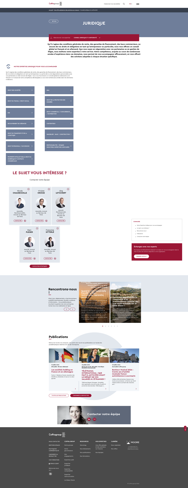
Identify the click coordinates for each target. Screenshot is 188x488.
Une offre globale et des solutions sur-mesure (66, 10)
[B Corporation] (61, 4)
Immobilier (136, 293)
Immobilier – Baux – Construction (58, 134)
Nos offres (114, 448)
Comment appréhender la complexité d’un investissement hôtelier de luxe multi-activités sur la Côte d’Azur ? (125, 301)
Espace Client (54, 463)
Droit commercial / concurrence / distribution (58, 112)
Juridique (94, 287)
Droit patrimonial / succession (18, 146)
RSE (9, 112)
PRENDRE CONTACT (141, 256)
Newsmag (83, 445)
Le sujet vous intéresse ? (143, 228)
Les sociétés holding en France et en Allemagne (62, 371)
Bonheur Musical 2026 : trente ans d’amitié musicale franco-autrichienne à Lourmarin (123, 373)
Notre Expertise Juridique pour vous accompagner (149, 225)
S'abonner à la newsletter (112, 4)
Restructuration (102, 287)
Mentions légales (54, 445)
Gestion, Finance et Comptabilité (97, 285)
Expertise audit (69, 459)
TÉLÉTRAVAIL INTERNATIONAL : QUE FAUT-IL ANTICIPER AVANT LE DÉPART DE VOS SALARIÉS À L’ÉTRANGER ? (93, 375)
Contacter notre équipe (39, 266)
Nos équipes (99, 452)
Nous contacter (54, 441)
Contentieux (51, 123)
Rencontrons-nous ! (142, 230)
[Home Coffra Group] (54, 4)
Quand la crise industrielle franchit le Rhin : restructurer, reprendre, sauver (93, 294)
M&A (48, 90)
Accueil (51, 10)
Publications (140, 233)
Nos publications (85, 452)
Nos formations (85, 456)
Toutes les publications (59, 395)
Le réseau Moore (69, 480)
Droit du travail (103, 283)
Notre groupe (68, 445)
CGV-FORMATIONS (54, 460)
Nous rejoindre (115, 445)
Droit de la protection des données (56, 101)
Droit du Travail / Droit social (18, 101)
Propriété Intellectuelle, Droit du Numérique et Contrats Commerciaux (19, 159)
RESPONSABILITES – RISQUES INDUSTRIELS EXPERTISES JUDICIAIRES (58, 146)
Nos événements (85, 448)
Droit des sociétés (14, 90)
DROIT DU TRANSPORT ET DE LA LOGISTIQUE (17, 134)
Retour (54, 21)
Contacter (18, 220)
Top (185, 429)
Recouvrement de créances (17, 123)
